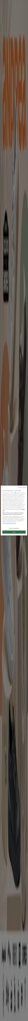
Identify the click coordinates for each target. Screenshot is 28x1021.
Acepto (14, 532)
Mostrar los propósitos (14, 528)
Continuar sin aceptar (22, 487)
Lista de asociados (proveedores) (9, 523)
